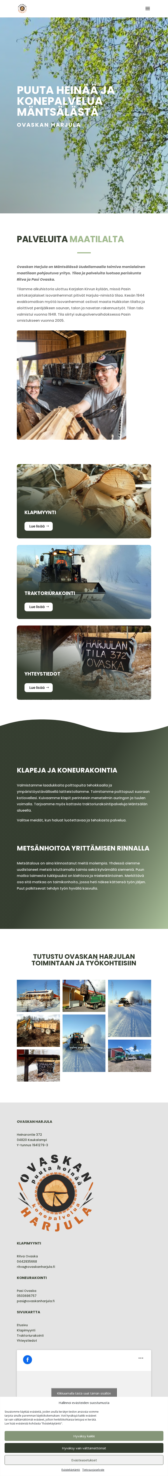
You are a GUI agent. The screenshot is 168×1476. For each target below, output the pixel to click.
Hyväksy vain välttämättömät (84, 1448)
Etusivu (22, 1325)
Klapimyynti (26, 1330)
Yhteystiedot (27, 1340)
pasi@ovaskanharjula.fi (35, 1301)
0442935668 (27, 1261)
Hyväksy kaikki (84, 1436)
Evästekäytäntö (70, 1470)
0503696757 (27, 1296)
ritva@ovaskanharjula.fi (36, 1267)
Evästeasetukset (84, 1460)
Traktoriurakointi (30, 1335)
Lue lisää (37, 526)
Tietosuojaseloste (93, 1470)
